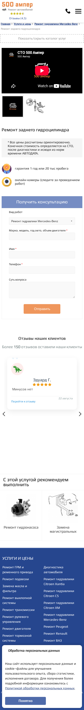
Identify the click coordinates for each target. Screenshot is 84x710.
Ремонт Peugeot (56, 626)
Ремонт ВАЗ (53, 640)
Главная (5, 23)
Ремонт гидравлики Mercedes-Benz (56, 23)
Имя (13, 248)
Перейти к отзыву (23, 401)
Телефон (16, 264)
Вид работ (15, 212)
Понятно (26, 701)
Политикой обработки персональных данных (39, 688)
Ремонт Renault (55, 633)
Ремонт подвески (15, 579)
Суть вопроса (18, 279)
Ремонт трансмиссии (18, 610)
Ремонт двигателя (16, 629)
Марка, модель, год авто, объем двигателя (38, 230)
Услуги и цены (22, 23)
